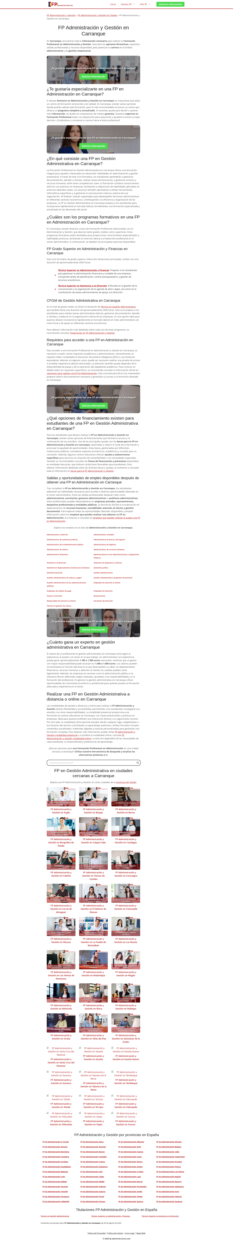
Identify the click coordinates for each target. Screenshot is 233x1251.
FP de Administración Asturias (93, 1147)
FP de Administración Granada (169, 1162)
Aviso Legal (129, 1233)
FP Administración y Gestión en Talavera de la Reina (93, 1086)
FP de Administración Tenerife (55, 1191)
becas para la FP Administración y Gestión (92, 470)
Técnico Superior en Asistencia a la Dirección (82, 285)
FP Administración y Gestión (61, 15)
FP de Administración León (53, 1177)
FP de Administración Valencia (169, 1196)
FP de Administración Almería (54, 1147)
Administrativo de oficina (57, 549)
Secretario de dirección (103, 601)
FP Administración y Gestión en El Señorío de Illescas (93, 909)
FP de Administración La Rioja (130, 1172)
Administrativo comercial (57, 534)
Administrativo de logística (105, 544)
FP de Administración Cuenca (92, 1162)
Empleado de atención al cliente (107, 583)
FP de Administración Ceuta (130, 1157)
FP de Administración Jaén (91, 1172)
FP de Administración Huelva (130, 1167)
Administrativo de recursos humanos (109, 549)
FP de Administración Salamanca (170, 1186)
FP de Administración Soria (167, 1191)
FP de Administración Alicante (169, 1142)
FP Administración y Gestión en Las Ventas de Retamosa (61, 975)
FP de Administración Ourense (55, 1186)
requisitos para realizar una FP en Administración (72, 373)
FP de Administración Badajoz (168, 1147)
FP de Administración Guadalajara (56, 1167)
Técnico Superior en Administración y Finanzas (83, 270)
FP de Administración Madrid (168, 1177)
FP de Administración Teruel (92, 1196)
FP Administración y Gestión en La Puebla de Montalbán (93, 942)
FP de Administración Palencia (93, 1186)
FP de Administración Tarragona (55, 1196)
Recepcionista (99, 596)
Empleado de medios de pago (59, 591)
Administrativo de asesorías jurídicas (62, 539)
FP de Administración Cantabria (55, 1157)
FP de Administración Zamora (130, 1201)
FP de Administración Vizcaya (92, 1201)
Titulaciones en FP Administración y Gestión (92, 332)
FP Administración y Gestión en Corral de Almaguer (61, 909)
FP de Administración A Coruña (55, 1142)
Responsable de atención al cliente (61, 601)
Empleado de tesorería (103, 591)
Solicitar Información (170, 4)
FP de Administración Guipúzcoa (94, 1167)
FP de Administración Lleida (92, 1177)
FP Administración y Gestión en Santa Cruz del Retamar (61, 1062)
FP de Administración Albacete (131, 1142)
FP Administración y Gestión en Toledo (97, 15)
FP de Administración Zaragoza (169, 1201)
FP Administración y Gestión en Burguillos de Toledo (61, 842)
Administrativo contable (104, 534)
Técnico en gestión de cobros (59, 606)
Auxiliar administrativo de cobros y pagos (64, 578)
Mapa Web (140, 1233)
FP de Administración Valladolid (55, 1201)
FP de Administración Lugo (129, 1177)
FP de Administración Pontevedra (132, 1186)
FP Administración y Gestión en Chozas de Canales (93, 875)
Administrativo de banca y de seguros (109, 539)
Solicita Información (93, 76)
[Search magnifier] (137, 762)
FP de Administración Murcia (130, 1181)
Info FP (143, 4)
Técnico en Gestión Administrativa (118, 306)
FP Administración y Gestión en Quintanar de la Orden (126, 1038)
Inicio (113, 4)
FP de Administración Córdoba (55, 1162)
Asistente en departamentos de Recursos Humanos (68, 568)
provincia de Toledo (126, 782)
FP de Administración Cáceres (130, 1152)
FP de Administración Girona (130, 1162)
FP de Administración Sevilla (130, 1191)
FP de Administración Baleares (55, 1172)
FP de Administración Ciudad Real (170, 1157)
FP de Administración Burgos (92, 1152)
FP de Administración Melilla (92, 1181)
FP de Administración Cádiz (167, 1152)
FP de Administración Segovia (92, 1191)
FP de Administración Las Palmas (170, 1172)
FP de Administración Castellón (93, 1157)
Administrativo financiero (57, 554)
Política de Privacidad (96, 1233)
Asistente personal (54, 573)
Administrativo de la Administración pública (65, 544)
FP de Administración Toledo (130, 1196)
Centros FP (126, 4)
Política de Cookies (115, 1233)
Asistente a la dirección (56, 563)
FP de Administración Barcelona (55, 1152)
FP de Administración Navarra (168, 1181)
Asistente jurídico (101, 568)
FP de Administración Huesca (168, 1167)
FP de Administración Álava (92, 1142)
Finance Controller (54, 596)
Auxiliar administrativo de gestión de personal (113, 578)
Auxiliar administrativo (103, 573)
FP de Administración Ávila (129, 1147)
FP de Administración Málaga (54, 1181)
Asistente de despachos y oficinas (108, 563)
